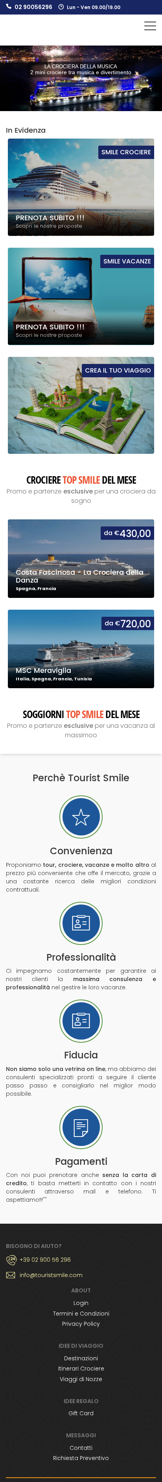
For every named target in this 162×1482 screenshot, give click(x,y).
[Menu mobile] (150, 27)
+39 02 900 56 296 (45, 1260)
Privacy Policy (81, 1324)
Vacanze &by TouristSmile (28, 28)
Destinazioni (81, 1358)
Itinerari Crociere (81, 1368)
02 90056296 (33, 7)
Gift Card (81, 1413)
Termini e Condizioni (81, 1314)
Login (81, 1303)
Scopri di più (81, 85)
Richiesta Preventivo (81, 1458)
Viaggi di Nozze (81, 1379)
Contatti (81, 1448)
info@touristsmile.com (51, 1275)
